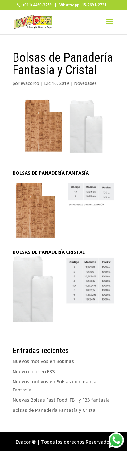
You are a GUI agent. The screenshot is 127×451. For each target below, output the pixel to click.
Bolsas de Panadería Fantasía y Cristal (55, 410)
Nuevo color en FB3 (34, 371)
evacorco (30, 83)
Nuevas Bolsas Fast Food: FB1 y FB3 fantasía (61, 400)
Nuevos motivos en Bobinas (43, 361)
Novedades (85, 83)
